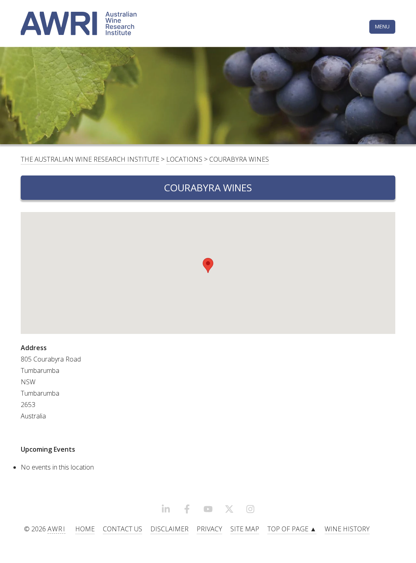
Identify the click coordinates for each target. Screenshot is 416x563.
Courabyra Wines (239, 159)
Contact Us (122, 528)
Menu (382, 26)
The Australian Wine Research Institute (90, 159)
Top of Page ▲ (291, 528)
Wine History (347, 528)
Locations (184, 159)
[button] (208, 265)
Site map (244, 528)
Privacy (209, 528)
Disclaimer (169, 528)
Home (85, 528)
